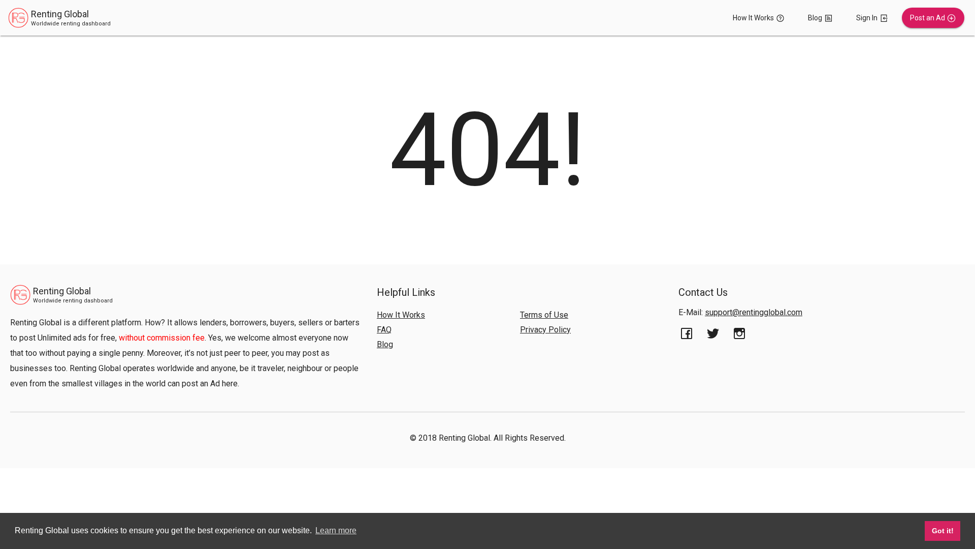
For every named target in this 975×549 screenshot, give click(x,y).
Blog (385, 344)
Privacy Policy (545, 329)
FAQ (384, 329)
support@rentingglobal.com (753, 312)
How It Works (401, 315)
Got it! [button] (943, 531)
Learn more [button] (335, 530)
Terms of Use (544, 315)
